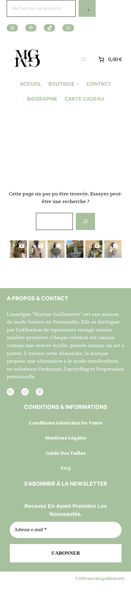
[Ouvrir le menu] (83, 59)
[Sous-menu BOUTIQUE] (77, 84)
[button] (18, 249)
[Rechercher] (85, 221)
